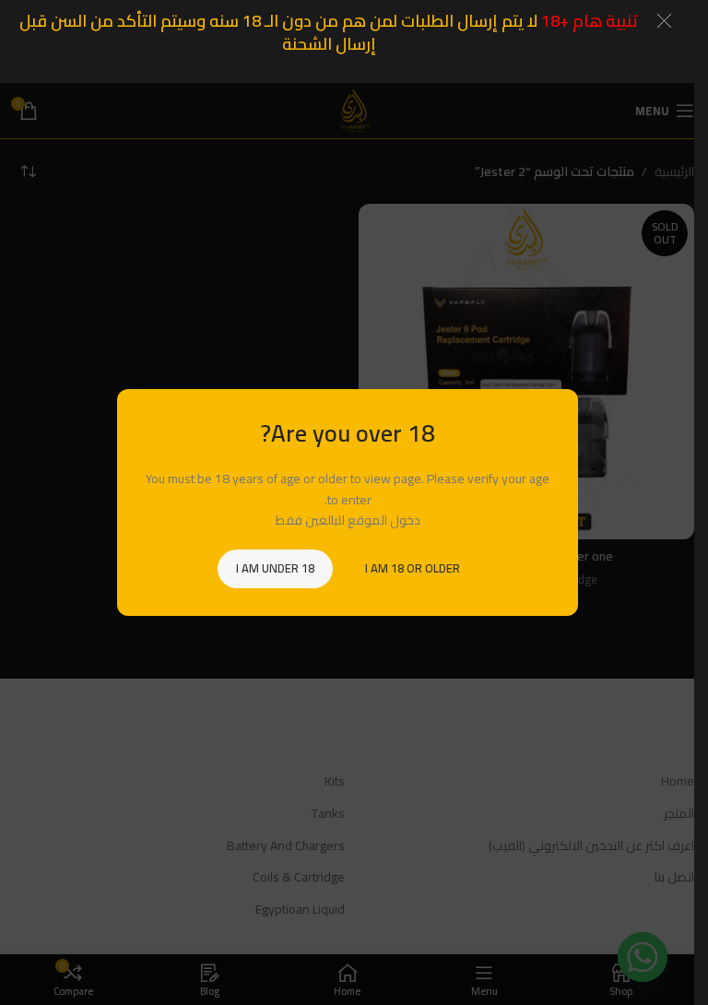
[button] (664, 20)
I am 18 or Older (411, 568)
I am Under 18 (274, 568)
